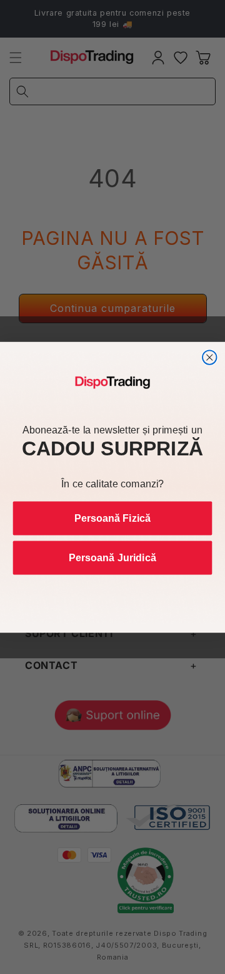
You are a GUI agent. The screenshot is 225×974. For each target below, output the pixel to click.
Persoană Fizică (112, 518)
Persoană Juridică (112, 557)
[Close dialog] (209, 357)
